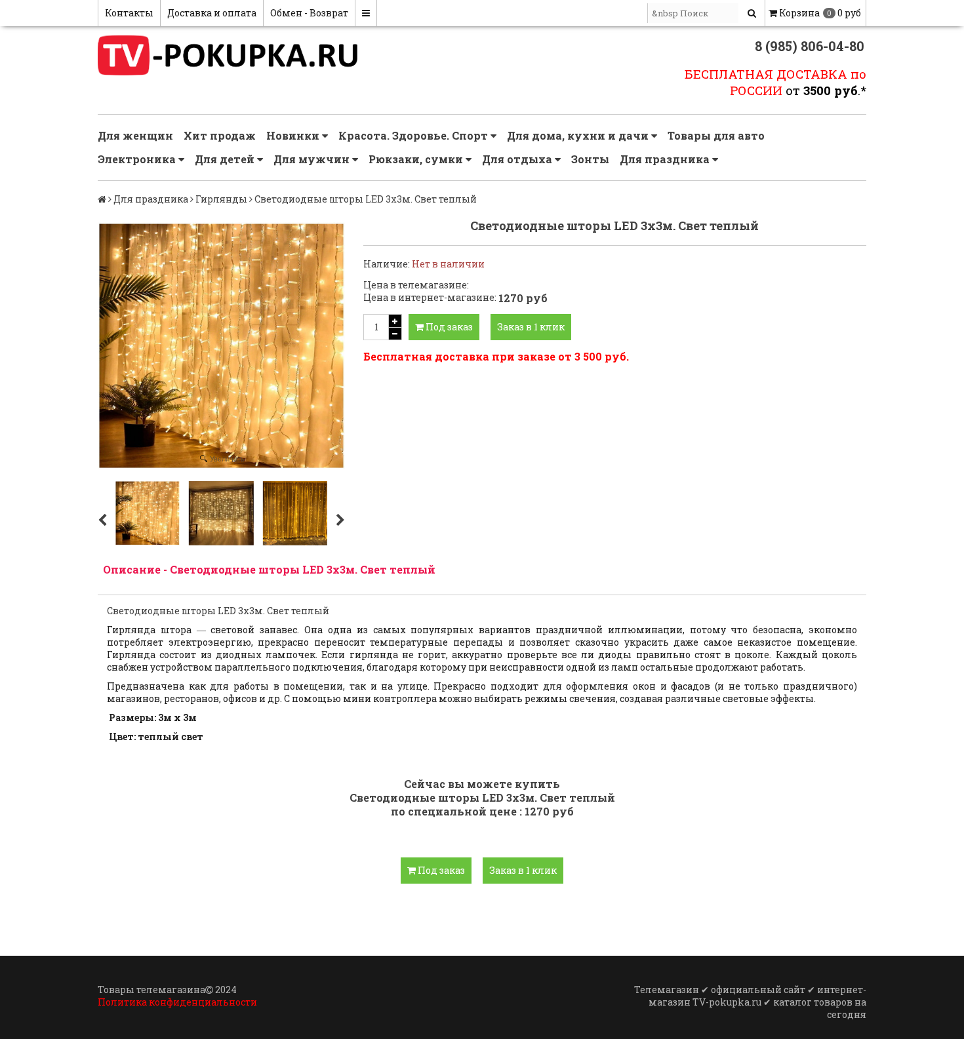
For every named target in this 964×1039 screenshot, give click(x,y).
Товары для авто (716, 135)
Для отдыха (518, 159)
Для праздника (666, 159)
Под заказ (448, 327)
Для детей (226, 159)
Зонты (590, 159)
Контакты (129, 13)
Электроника (138, 159)
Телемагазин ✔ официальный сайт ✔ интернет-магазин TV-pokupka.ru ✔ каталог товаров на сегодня (750, 1002)
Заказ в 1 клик (531, 327)
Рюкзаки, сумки (417, 159)
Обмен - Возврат (309, 13)
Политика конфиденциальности (177, 1002)
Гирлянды (221, 199)
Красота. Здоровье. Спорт (414, 135)
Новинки (294, 135)
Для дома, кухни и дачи (579, 135)
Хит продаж (220, 135)
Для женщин (135, 135)
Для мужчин (312, 159)
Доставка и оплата (211, 13)
